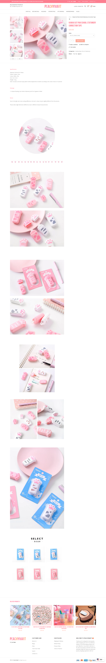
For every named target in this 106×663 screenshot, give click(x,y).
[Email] (79, 54)
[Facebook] (73, 54)
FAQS (79, 1)
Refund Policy (57, 643)
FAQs (33, 646)
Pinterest (73, 1)
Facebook (68, 1)
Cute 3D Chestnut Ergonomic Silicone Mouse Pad (86, 627)
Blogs (33, 643)
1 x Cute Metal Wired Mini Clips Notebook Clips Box (20, 627)
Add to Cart (80, 40)
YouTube (75, 1)
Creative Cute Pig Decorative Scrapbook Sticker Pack (42, 627)
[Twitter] (75, 54)
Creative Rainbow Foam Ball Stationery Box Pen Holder (63, 627)
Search (33, 651)
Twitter (71, 1)
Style (70, 33)
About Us (34, 641)
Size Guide (73, 47)
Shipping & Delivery (58, 641)
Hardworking (78, 51)
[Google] (77, 54)
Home (70, 17)
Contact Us (92, 1)
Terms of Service (58, 648)
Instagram (69, 1)
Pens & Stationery (86, 51)
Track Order (85, 1)
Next (20, 59)
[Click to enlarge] (27, 56)
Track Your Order (36, 648)
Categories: (72, 51)
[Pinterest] (81, 54)
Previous (13, 59)
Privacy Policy (57, 646)
